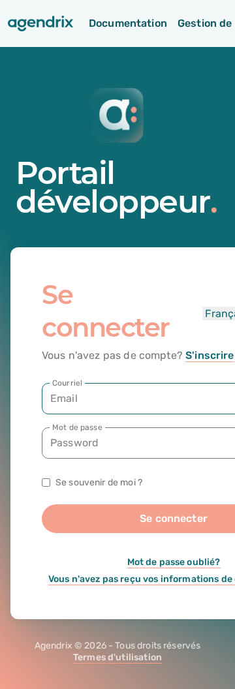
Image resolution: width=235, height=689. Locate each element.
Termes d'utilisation (117, 657)
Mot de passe (77, 427)
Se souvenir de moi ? (98, 482)
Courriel (67, 383)
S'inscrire (209, 355)
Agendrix (53, 645)
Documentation (128, 23)
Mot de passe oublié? (174, 562)
